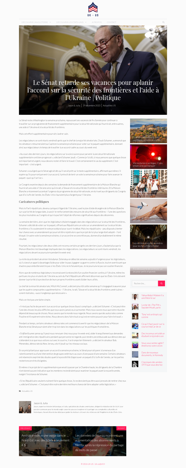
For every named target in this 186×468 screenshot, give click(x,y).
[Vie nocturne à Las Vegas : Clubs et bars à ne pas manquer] (148, 167)
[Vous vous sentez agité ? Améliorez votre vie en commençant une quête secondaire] (135, 346)
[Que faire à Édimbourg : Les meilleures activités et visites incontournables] (148, 141)
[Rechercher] (161, 283)
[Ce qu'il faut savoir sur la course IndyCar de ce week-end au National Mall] (135, 327)
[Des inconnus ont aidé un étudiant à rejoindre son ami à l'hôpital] (135, 336)
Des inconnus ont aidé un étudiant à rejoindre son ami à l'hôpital (153, 336)
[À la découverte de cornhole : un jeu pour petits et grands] (148, 273)
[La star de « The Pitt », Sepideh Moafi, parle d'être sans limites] (135, 308)
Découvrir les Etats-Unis (70, 22)
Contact (111, 22)
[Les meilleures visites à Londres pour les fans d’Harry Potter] (148, 247)
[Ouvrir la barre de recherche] (163, 22)
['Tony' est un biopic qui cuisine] (135, 317)
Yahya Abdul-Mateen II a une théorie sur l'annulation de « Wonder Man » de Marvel (152, 299)
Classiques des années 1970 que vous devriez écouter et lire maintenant (151, 366)
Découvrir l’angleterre (35, 22)
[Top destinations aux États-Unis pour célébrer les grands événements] (148, 196)
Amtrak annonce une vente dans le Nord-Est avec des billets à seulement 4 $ (45, 440)
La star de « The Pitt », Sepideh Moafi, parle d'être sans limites (151, 308)
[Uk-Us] (93, 9)
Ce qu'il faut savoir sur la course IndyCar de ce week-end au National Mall (152, 328)
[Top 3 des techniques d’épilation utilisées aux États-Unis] (148, 221)
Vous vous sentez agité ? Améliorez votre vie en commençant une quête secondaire (152, 347)
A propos (97, 22)
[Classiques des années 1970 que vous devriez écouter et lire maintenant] (135, 365)
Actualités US (27, 391)
